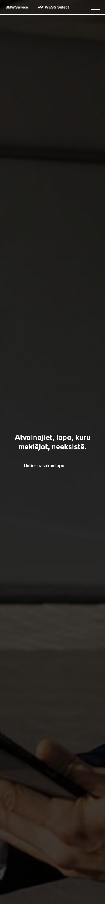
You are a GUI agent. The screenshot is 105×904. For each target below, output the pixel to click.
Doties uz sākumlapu (44, 465)
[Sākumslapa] (16, 7)
